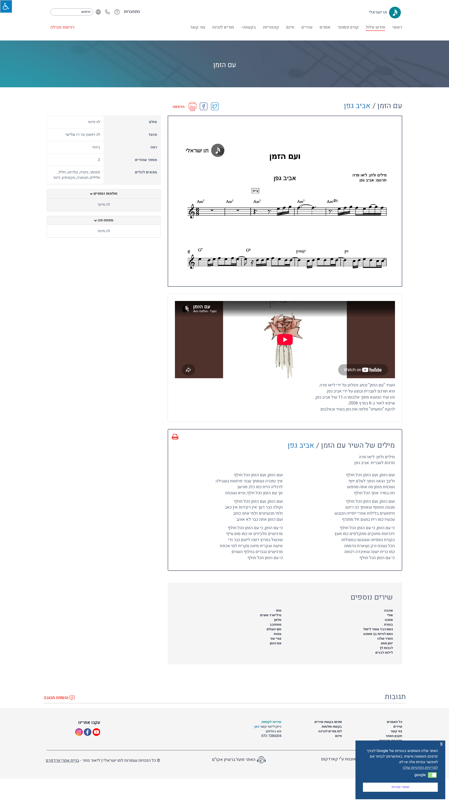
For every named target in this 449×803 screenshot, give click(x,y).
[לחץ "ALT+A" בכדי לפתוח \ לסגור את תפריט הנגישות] (6, 6)
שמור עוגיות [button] (400, 787)
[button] (432, 774)
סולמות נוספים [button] (105, 194)
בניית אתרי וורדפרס (62, 760)
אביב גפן (357, 105)
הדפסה (179, 107)
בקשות (249, 27)
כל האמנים (394, 721)
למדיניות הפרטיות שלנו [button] (420, 767)
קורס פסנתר (348, 27)
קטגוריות (271, 27)
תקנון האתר (394, 735)
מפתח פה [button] (105, 220)
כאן (257, 726)
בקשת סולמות (332, 726)
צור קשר (197, 27)
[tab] (103, 193)
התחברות (132, 12)
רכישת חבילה (62, 27)
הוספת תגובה (56, 698)
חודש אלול (375, 27)
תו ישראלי (378, 12)
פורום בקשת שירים (328, 721)
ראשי (397, 27)
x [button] (441, 744)
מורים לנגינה (223, 27)
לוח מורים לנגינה (330, 731)
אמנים (324, 27)
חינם (290, 27)
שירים (306, 27)
